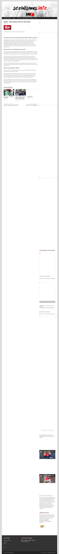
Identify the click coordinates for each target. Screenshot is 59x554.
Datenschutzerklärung (7, 540)
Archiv (5, 547)
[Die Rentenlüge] (32, 92)
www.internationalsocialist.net (50, 498)
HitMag (54, 552)
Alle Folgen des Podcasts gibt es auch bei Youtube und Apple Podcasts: (46, 436)
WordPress (50, 552)
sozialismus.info (11, 552)
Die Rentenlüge (30, 96)
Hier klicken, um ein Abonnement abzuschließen (47, 278)
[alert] (47, 314)
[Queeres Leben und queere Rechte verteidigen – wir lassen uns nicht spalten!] (20, 92)
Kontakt (5, 543)
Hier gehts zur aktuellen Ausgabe (44, 276)
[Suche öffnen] (55, 18)
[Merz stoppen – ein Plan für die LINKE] (9, 92)
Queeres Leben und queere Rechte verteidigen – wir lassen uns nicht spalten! (20, 97)
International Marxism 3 (50, 307)
